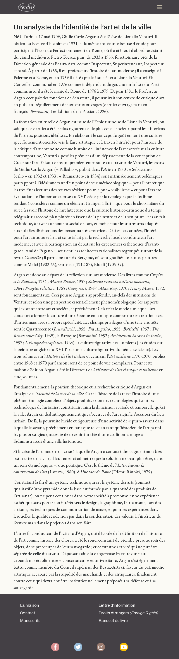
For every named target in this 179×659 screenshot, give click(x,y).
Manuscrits (30, 620)
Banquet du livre (113, 620)
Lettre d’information (117, 605)
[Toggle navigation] (159, 7)
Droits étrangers (128, 613)
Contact (27, 613)
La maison (29, 605)
